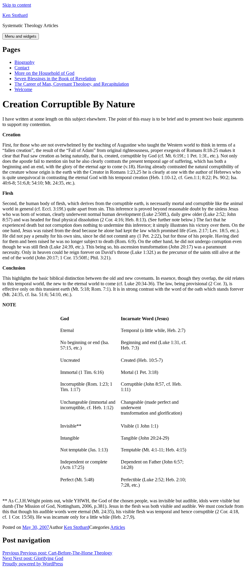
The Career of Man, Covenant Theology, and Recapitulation (71, 84)
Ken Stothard (15, 15)
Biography (24, 62)
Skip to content (16, 5)
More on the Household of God (44, 73)
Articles (117, 527)
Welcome (23, 89)
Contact (21, 67)
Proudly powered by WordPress (32, 563)
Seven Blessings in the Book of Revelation (55, 78)
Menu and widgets (20, 36)
